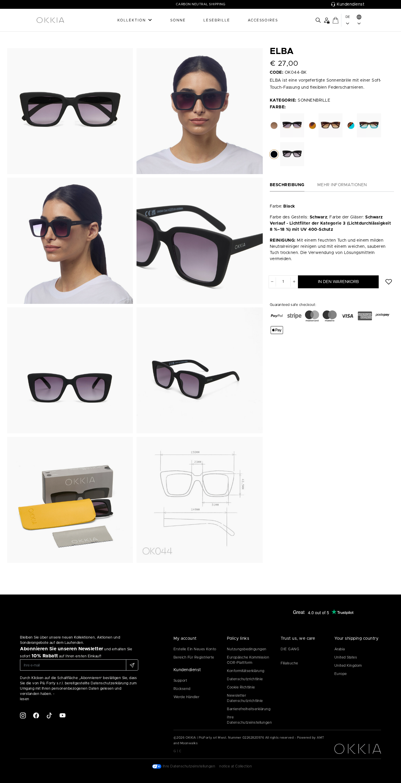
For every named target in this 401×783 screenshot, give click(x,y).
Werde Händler (186, 697)
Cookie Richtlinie (241, 687)
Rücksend (182, 689)
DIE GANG (290, 649)
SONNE (178, 20)
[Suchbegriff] (318, 20)
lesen (24, 699)
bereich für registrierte (193, 657)
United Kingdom (348, 665)
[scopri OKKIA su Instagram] (23, 715)
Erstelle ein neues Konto (194, 649)
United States (345, 657)
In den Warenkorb (338, 281)
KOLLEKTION (131, 20)
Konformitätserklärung (245, 671)
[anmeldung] (326, 20)
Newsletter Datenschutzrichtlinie (245, 698)
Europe (340, 674)
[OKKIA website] (61, 20)
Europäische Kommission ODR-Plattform (248, 660)
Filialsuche (289, 663)
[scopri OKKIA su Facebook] (36, 715)
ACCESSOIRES (263, 20)
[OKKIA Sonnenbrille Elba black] (70, 111)
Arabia (339, 649)
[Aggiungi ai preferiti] (388, 281)
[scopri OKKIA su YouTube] (62, 715)
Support (180, 680)
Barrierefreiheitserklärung (248, 709)
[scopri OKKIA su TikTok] (49, 715)
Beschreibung (287, 185)
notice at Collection (235, 766)
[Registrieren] (132, 665)
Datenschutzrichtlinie (245, 679)
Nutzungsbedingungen (247, 649)
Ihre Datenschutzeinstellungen (249, 719)
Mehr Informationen (342, 185)
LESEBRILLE (216, 20)
